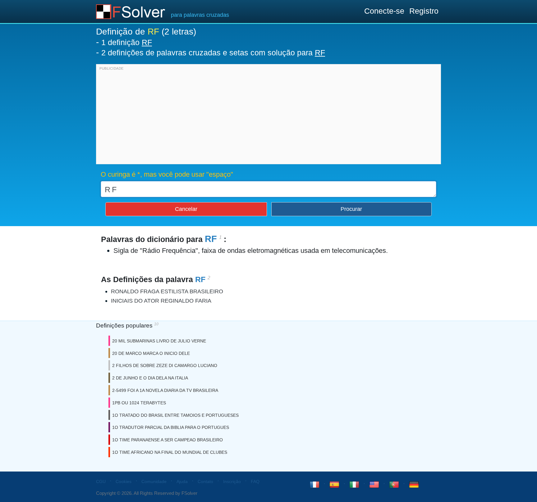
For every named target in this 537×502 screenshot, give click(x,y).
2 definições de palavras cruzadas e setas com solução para (213, 52)
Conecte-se (384, 11)
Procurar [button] (351, 209)
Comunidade (154, 481)
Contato (205, 481)
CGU (101, 481)
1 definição (126, 42)
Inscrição (232, 481)
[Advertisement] (268, 115)
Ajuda (182, 481)
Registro (423, 11)
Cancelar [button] (186, 209)
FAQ (255, 481)
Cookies (123, 481)
